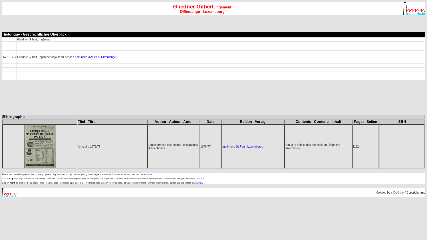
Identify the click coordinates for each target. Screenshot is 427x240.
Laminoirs (81, 57)
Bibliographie (14, 117)
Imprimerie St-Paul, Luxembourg (242, 146)
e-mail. (150, 174)
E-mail (199, 183)
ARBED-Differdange (103, 57)
